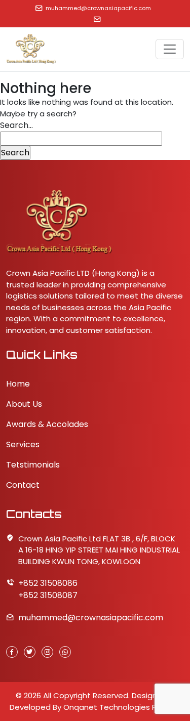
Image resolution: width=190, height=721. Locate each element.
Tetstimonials (33, 465)
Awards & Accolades (47, 424)
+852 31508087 (48, 595)
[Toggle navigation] (170, 49)
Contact (23, 485)
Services (23, 444)
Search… (16, 125)
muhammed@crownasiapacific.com (98, 8)
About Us (24, 404)
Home (18, 384)
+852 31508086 (48, 583)
